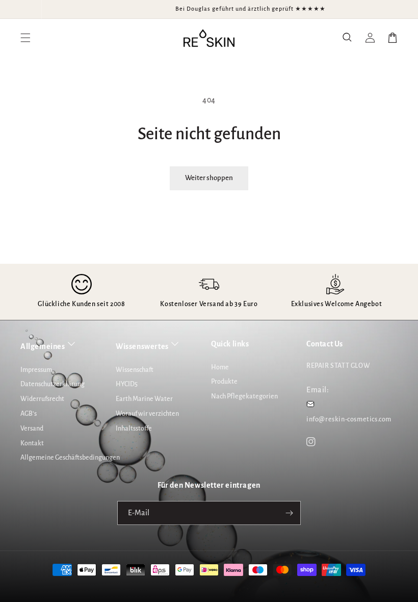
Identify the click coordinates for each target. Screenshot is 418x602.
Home (220, 367)
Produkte (224, 381)
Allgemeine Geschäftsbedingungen (70, 457)
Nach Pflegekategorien (244, 396)
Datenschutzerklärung (52, 384)
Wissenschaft (134, 369)
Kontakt (32, 443)
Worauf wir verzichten (147, 413)
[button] (347, 38)
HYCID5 (127, 384)
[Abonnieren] (289, 513)
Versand (31, 428)
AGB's (28, 413)
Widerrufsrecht (42, 399)
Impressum (36, 369)
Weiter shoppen (209, 178)
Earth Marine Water (144, 399)
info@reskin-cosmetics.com (348, 419)
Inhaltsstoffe (134, 428)
